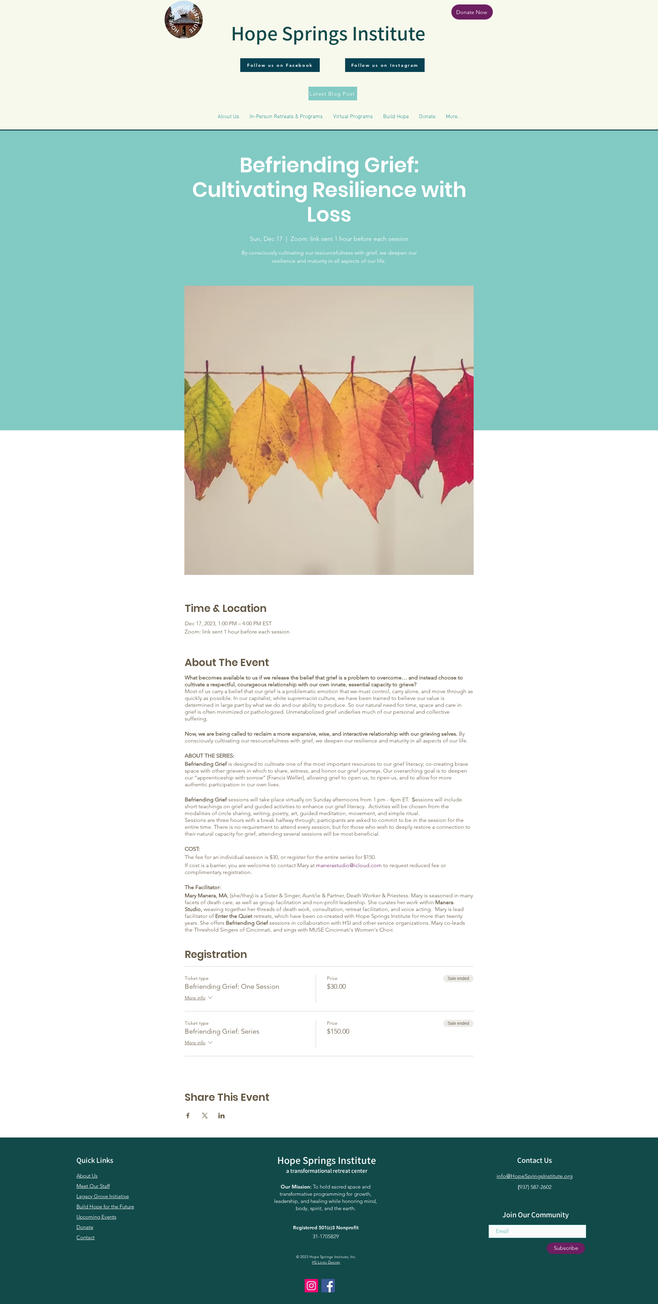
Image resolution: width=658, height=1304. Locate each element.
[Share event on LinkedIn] (221, 1115)
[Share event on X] (205, 1115)
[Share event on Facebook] (188, 1115)
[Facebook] (328, 1285)
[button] (228, 117)
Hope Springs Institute (328, 33)
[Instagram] (311, 1285)
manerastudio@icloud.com (349, 865)
